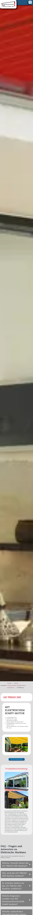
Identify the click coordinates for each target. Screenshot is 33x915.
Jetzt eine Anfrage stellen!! (16, 759)
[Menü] (30, 2)
